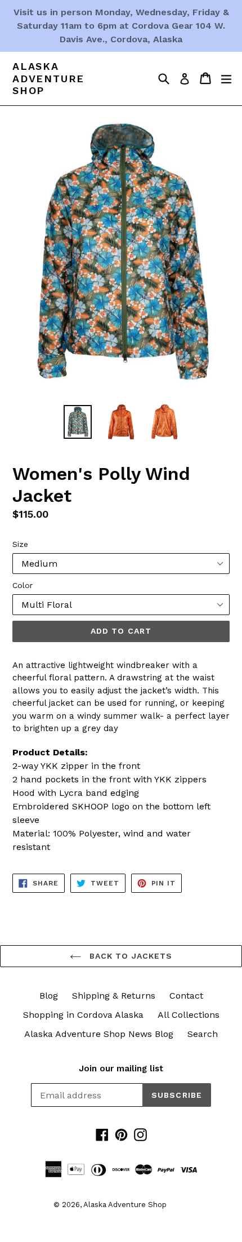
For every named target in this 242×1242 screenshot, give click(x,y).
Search (202, 1034)
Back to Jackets (130, 955)
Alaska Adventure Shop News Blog (98, 1034)
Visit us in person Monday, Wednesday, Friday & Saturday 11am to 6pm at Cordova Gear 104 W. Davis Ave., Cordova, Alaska (121, 25)
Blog (48, 995)
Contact (186, 995)
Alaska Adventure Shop (48, 78)
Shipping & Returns (113, 995)
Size (20, 544)
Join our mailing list (121, 1068)
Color (22, 585)
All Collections (188, 1014)
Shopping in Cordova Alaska (83, 1014)
